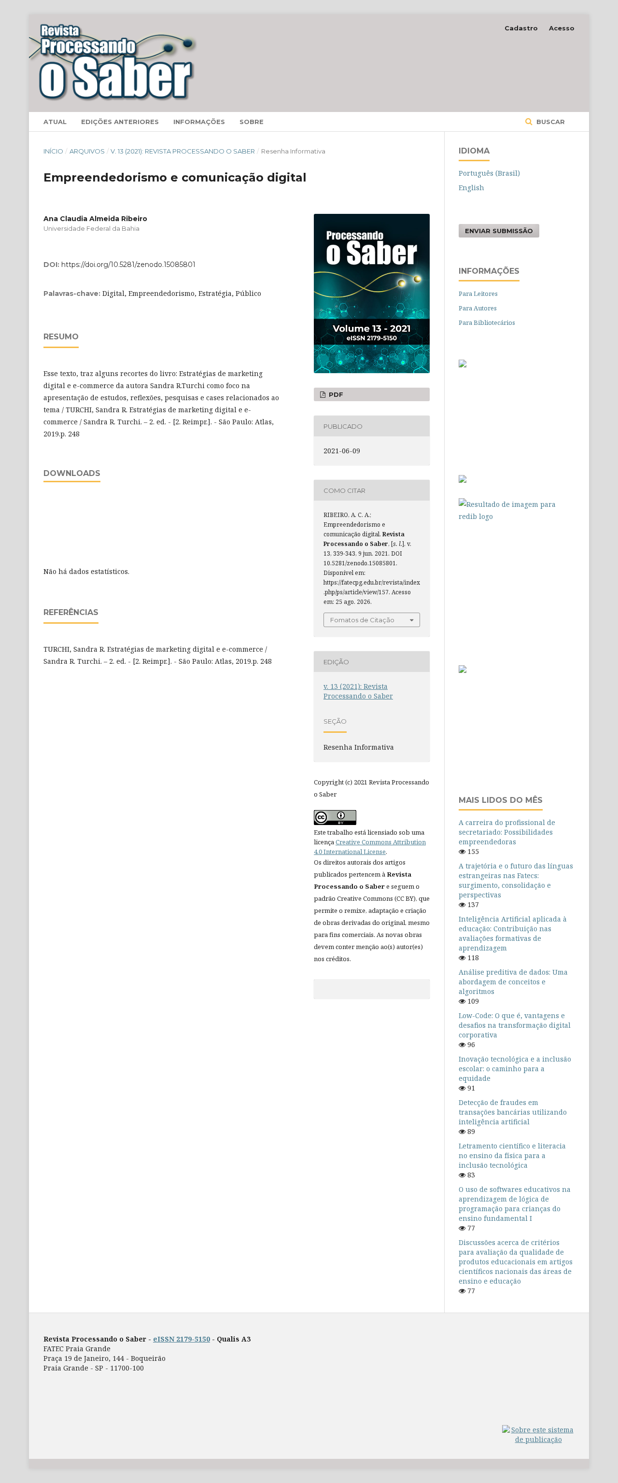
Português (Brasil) (489, 173)
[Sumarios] (462, 670)
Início (53, 151)
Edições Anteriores (120, 122)
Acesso (562, 28)
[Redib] (517, 510)
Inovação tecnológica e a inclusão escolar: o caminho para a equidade (515, 1068)
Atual (55, 122)
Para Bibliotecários (487, 322)
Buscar (549, 122)
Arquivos (87, 151)
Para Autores (478, 308)
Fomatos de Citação (362, 620)
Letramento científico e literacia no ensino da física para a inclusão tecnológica (512, 1155)
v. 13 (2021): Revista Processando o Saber (183, 151)
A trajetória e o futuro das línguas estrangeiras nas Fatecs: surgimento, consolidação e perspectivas (516, 880)
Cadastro (521, 28)
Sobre (251, 122)
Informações (199, 122)
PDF (335, 394)
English (471, 187)
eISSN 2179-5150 (181, 1338)
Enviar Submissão (499, 231)
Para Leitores (478, 293)
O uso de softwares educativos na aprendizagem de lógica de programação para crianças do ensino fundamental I (515, 1204)
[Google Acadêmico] (517, 589)
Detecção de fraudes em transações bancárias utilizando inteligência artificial (513, 1112)
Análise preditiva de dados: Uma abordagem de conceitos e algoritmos (513, 981)
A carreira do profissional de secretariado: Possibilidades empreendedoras (507, 832)
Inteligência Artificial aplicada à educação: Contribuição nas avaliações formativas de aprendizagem (513, 933)
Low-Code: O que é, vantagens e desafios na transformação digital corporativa (515, 1025)
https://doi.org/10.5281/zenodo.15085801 (128, 264)
